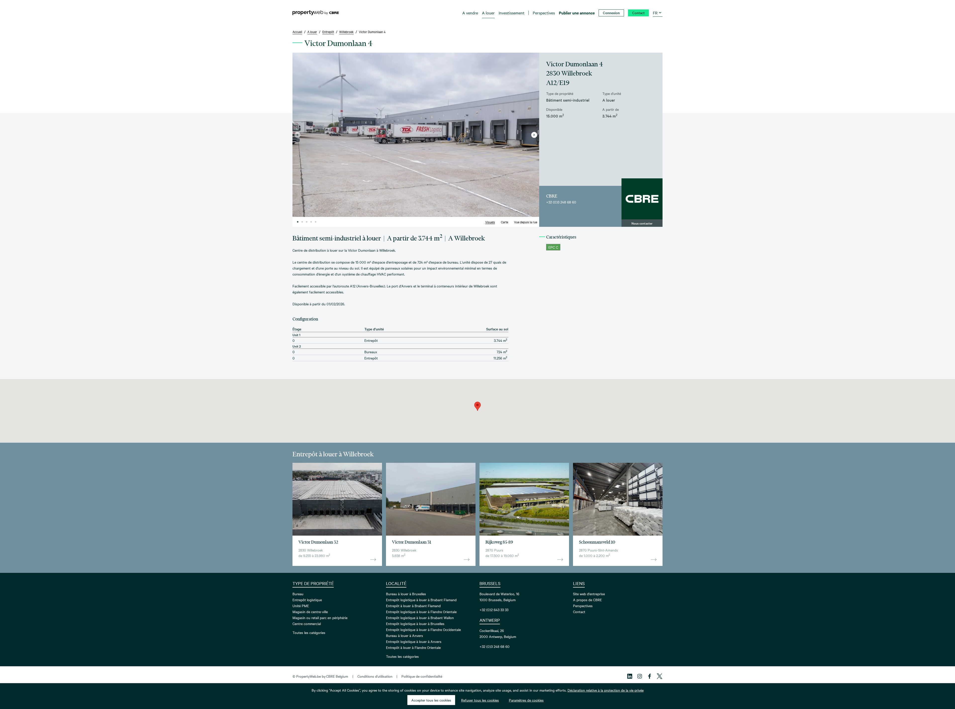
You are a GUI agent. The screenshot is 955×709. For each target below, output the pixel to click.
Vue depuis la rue (525, 222)
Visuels (490, 222)
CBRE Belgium (337, 676)
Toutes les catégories (308, 632)
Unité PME (300, 605)
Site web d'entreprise (589, 593)
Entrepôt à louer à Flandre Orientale (413, 647)
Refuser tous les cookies (480, 700)
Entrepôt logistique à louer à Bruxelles (415, 623)
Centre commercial (306, 623)
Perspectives (583, 605)
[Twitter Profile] (660, 676)
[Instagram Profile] (640, 676)
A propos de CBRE (587, 599)
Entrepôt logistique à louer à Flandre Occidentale (423, 629)
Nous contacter (642, 223)
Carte (504, 222)
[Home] (315, 12)
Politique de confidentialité (421, 676)
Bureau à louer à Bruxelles (406, 593)
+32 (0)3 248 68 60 (561, 201)
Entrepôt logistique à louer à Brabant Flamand (421, 599)
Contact (579, 611)
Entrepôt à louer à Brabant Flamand (413, 605)
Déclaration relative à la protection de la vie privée (606, 690)
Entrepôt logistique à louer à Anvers (413, 641)
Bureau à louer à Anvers (404, 635)
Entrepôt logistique (307, 599)
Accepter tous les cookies (431, 700)
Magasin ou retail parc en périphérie (319, 617)
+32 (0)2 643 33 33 (493, 609)
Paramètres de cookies (526, 700)
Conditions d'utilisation (374, 676)
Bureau (297, 593)
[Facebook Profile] (650, 676)
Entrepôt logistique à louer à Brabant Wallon (420, 617)
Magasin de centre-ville (310, 611)
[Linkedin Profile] (630, 676)
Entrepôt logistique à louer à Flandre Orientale (421, 611)
